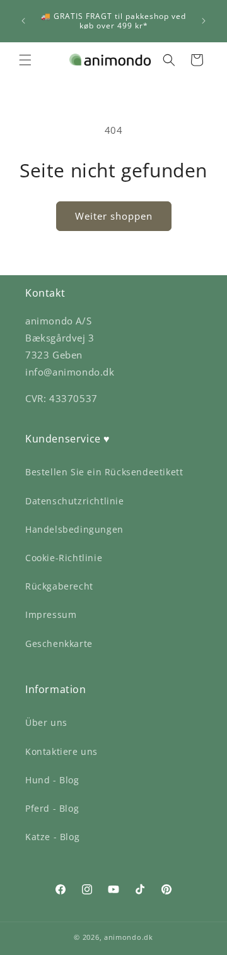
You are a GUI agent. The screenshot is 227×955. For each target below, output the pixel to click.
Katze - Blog (52, 837)
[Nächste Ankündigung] (204, 21)
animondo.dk (128, 937)
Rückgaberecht (59, 586)
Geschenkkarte (59, 644)
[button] (25, 60)
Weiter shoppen (114, 216)
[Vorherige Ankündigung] (23, 21)
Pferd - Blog (52, 808)
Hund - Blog (52, 780)
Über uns (46, 722)
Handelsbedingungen (74, 529)
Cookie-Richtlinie (63, 558)
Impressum (50, 614)
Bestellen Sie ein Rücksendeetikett (104, 472)
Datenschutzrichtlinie (74, 501)
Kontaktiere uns (61, 751)
